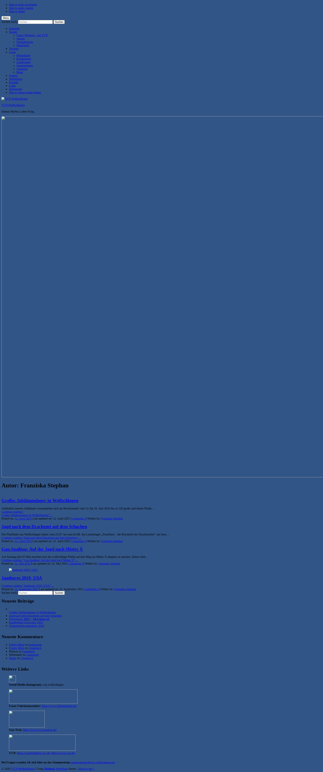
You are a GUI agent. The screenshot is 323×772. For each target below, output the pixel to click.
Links (12, 85)
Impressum (15, 89)
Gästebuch (35, 648)
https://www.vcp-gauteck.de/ (40, 729)
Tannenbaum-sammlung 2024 (26, 625)
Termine (14, 48)
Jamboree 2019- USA (21, 577)
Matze (12, 658)
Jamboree (22, 68)
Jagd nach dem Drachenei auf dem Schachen (44, 526)
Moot (19, 72)
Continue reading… (27, 513)
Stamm (13, 31)
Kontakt (14, 82)
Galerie (13, 75)
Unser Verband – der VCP (32, 35)
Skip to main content (21, 8)
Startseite (14, 28)
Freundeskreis (24, 42)
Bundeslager (23, 58)
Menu (6, 18)
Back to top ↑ (87, 768)
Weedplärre (15, 79)
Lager (12, 52)
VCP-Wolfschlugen (13, 105)
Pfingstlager (23, 55)
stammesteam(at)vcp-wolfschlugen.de (93, 762)
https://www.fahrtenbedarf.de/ (59, 706)
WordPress (61, 768)
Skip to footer (17, 11)
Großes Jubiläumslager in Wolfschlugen (39, 500)
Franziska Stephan (112, 518)
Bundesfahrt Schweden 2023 (26, 622)
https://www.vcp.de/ (63, 753)
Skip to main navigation (23, 4)
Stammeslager (24, 65)
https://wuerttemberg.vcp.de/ (33, 753)
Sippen (20, 38)
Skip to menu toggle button (25, 92)
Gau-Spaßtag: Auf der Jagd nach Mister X (42, 549)
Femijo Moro (16, 644)
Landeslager (23, 62)
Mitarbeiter (22, 45)
